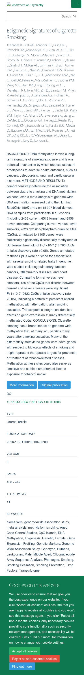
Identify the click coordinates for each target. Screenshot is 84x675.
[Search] (74, 15)
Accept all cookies (24, 651)
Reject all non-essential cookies (34, 658)
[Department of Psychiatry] (25, 3)
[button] (76, 4)
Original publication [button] (54, 385)
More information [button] (22, 385)
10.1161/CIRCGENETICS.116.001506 (34, 401)
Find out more (22, 666)
